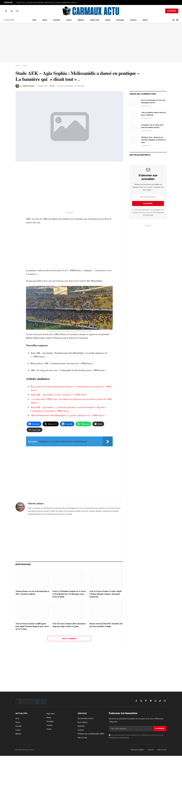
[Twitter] (6, 179)
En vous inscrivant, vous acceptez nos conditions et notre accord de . (148, 212)
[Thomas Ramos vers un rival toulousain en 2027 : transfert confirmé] (32, 578)
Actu (34, 20)
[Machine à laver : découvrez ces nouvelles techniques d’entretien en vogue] (134, 140)
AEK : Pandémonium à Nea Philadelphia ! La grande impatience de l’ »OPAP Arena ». (68, 415)
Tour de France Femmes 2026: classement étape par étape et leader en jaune (69, 625)
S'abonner (171, 11)
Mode (107, 20)
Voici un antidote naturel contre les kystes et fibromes (153, 113)
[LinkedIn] (6, 185)
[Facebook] (6, 173)
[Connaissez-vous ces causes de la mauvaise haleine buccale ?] (134, 127)
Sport (44, 20)
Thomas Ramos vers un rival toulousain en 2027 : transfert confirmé (32, 592)
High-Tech (94, 20)
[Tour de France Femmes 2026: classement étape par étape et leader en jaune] (69, 610)
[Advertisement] (91, 42)
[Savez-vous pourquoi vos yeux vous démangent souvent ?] (134, 103)
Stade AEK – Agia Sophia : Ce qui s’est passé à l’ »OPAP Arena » (59, 394)
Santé (145, 20)
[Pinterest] (6, 190)
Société (56, 20)
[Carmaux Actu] (91, 11)
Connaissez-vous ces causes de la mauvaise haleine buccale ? (152, 126)
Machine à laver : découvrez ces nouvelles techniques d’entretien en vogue (153, 139)
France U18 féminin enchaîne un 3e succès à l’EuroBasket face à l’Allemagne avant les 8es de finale (69, 594)
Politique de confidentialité (119, 738)
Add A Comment (69, 639)
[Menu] (177, 20)
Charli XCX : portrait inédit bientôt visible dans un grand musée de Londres (46, 2)
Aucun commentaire (66, 86)
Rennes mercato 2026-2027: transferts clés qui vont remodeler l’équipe (106, 625)
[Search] (173, 20)
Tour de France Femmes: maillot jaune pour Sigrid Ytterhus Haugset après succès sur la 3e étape (32, 626)
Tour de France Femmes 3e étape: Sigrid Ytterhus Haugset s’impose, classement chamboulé (105, 594)
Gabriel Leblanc (28, 86)
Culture (133, 20)
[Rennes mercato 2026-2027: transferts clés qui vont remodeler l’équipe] (106, 610)
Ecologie (120, 20)
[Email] (6, 196)
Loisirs (69, 20)
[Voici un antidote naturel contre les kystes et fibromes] (134, 115)
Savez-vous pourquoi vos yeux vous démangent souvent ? (153, 101)
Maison (81, 20)
